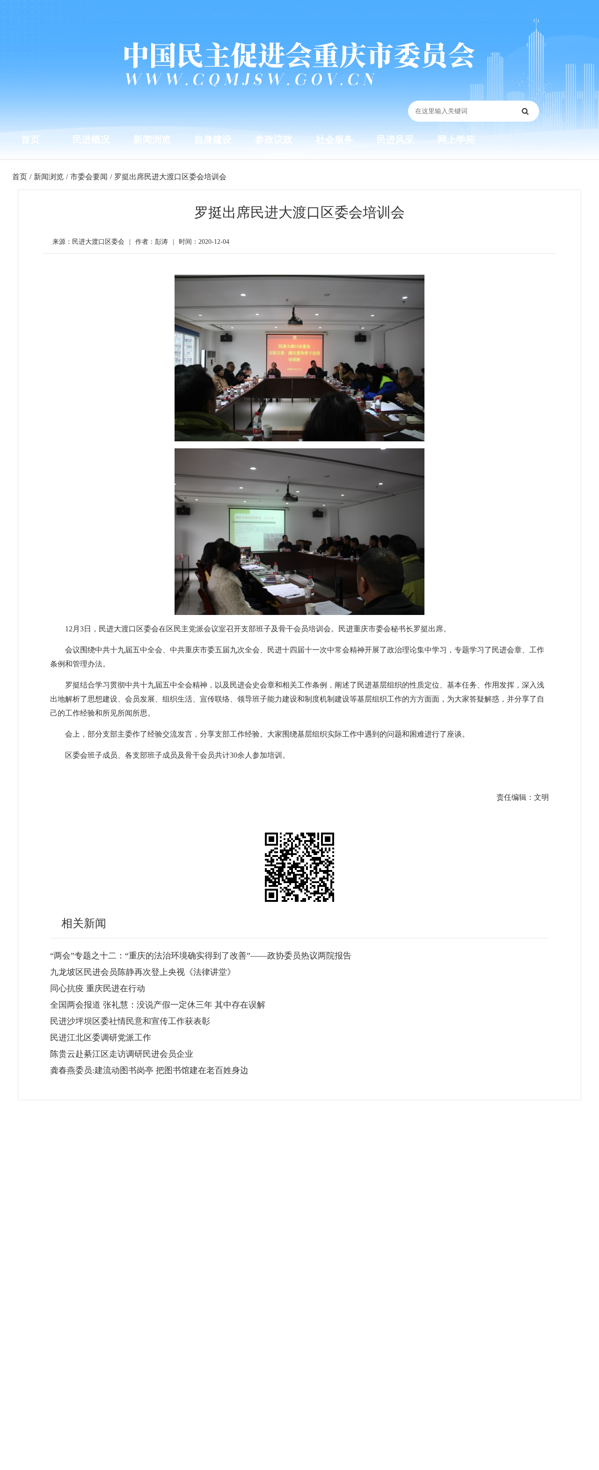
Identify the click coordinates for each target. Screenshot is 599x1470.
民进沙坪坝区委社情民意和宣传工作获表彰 (130, 1021)
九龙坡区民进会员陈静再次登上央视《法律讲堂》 (142, 972)
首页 (30, 139)
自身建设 (213, 139)
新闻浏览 (152, 139)
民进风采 (395, 139)
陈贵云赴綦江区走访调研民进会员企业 (121, 1054)
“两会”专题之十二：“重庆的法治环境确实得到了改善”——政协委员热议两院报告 (200, 955)
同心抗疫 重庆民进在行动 (97, 988)
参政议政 (273, 139)
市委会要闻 (89, 177)
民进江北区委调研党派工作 (100, 1037)
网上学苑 (456, 139)
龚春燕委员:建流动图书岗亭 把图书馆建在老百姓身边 (149, 1070)
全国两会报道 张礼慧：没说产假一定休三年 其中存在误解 (157, 1004)
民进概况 (91, 139)
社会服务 (334, 139)
